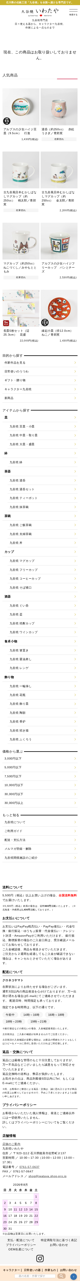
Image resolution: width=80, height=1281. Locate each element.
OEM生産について (20, 1249)
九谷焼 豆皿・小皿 (22, 426)
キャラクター (11, 1270)
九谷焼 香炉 (18, 721)
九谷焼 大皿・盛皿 (22, 444)
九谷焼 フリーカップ (24, 569)
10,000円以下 (14, 785)
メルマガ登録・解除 (18, 848)
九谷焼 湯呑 (18, 480)
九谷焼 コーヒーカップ (25, 578)
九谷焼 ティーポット (24, 498)
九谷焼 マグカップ (22, 560)
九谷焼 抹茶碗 (19, 507)
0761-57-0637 (29, 1167)
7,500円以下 (13, 776)
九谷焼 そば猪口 (21, 587)
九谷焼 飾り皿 (19, 703)
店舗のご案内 (11, 1144)
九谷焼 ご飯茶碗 (21, 525)
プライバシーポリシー (30, 1122)
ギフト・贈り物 (15, 380)
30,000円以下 (14, 794)
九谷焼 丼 (16, 542)
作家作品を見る (15, 362)
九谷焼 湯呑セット (22, 489)
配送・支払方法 (15, 840)
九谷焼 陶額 (18, 712)
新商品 (9, 398)
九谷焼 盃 (16, 614)
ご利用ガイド (14, 831)
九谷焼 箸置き (19, 650)
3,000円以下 (13, 758)
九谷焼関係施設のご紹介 (21, 857)
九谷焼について (15, 822)
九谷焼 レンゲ (19, 668)
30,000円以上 (14, 803)
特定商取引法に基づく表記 (59, 1240)
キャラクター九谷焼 (18, 389)
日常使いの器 (32, 1270)
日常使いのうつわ (17, 371)
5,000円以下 (13, 767)
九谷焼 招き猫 (19, 730)
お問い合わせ (68, 1270)
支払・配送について (20, 1240)
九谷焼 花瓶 (18, 695)
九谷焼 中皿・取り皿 (24, 435)
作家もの (50, 1270)
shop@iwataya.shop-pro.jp (48, 1176)
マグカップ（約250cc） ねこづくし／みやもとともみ (21, 267)
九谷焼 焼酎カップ (22, 623)
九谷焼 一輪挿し (21, 686)
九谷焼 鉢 (16, 462)
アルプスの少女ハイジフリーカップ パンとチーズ (58, 267)
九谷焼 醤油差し (21, 659)
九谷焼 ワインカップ (24, 632)
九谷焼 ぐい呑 (19, 605)
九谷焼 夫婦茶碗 (21, 534)
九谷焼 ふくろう (21, 739)
